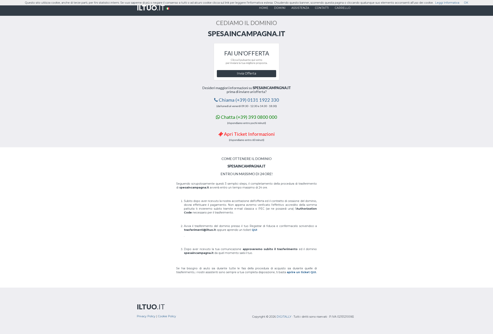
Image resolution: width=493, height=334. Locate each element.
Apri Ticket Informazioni (249, 134)
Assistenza (300, 8)
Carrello (342, 8)
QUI (254, 230)
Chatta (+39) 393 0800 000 (248, 117)
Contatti (322, 8)
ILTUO (151, 7)
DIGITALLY (284, 316)
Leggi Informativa (447, 2)
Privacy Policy (146, 316)
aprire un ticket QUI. (302, 272)
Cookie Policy (167, 316)
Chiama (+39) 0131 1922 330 (248, 100)
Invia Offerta (246, 73)
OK (466, 2)
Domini (280, 8)
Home (263, 8)
